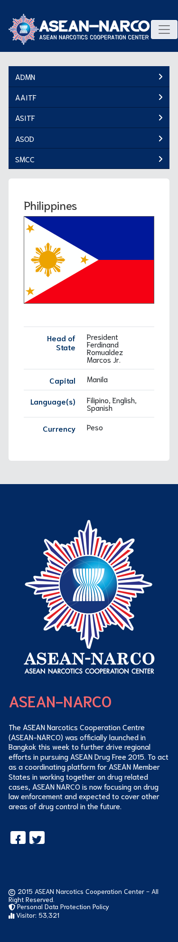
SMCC (25, 159)
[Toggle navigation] (164, 29)
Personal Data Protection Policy (62, 906)
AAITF (26, 97)
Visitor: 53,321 (36, 915)
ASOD (24, 138)
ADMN (25, 76)
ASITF (25, 117)
